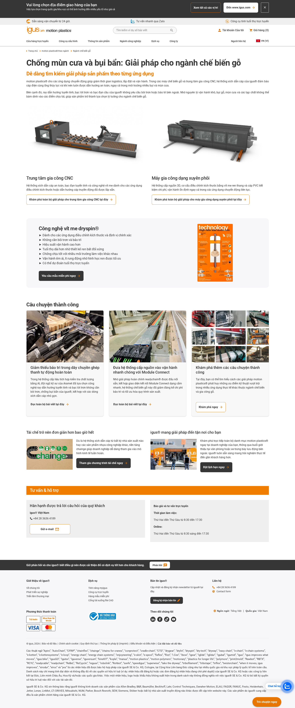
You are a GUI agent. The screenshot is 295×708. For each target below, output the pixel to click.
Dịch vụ (155, 41)
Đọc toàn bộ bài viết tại (47, 404)
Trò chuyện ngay (267, 702)
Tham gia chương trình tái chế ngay (101, 463)
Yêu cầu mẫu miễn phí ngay (59, 275)
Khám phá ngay (208, 407)
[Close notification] (265, 8)
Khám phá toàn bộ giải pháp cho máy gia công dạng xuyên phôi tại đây (198, 199)
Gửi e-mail (47, 529)
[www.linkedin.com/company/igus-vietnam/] (153, 619)
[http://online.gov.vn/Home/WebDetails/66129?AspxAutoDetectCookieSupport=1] (102, 616)
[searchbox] (142, 30)
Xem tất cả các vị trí (206, 7)
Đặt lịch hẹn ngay (214, 467)
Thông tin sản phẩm (99, 41)
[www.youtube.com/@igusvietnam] (173, 619)
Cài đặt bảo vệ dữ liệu (170, 643)
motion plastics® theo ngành (55, 51)
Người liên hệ (238, 41)
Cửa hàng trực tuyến (37, 41)
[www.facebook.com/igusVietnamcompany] (159, 619)
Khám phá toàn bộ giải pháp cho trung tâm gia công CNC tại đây (68, 199)
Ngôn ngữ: (229, 610)
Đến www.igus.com (238, 7)
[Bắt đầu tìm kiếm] (172, 30)
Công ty (174, 41)
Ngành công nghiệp (130, 41)
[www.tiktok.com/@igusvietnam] (166, 619)
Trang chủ (33, 51)
